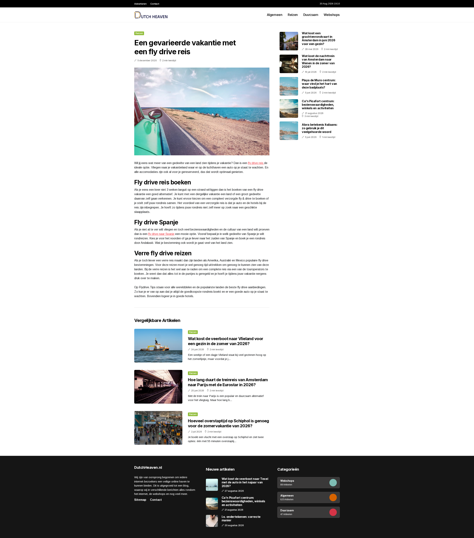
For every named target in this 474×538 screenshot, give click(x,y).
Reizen (293, 15)
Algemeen (274, 15)
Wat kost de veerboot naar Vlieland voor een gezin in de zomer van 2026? (225, 341)
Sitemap (140, 499)
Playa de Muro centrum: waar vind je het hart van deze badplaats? (319, 83)
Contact (154, 3)
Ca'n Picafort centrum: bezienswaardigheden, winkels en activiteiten (318, 104)
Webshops (332, 15)
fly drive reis (256, 163)
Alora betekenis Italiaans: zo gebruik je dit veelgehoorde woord (320, 128)
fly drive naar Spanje (161, 233)
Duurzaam (310, 15)
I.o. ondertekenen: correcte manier (241, 518)
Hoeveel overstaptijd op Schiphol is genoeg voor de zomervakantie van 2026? (228, 423)
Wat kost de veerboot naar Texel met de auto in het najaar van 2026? (245, 482)
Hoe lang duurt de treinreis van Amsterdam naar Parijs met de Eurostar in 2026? (228, 382)
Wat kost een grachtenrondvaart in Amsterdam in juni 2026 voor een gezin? (318, 38)
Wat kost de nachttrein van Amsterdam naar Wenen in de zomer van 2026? (318, 61)
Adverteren (140, 3)
